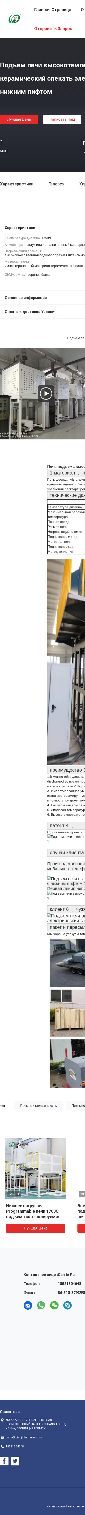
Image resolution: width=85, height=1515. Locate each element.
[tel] (80, 1305)
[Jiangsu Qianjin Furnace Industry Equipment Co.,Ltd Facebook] (4, 1461)
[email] (28, 1305)
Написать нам (62, 119)
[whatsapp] (41, 1305)
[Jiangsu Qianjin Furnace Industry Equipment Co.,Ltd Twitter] (15, 1461)
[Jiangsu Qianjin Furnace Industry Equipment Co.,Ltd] (14, 18)
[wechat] (54, 1305)
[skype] (67, 1305)
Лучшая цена (19, 119)
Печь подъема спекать (38, 1106)
